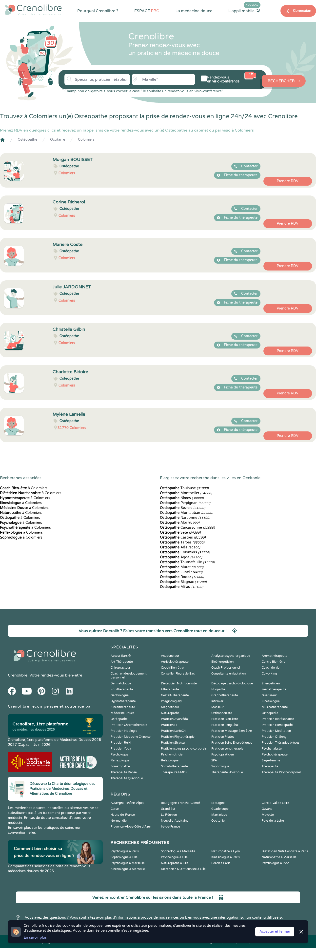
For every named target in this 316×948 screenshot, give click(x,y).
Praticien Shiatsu (173, 742)
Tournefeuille (187, 562)
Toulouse (184, 488)
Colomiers (86, 139)
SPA (214, 760)
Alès (180, 547)
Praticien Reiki (121, 742)
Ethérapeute (170, 689)
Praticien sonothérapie (227, 748)
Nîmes (182, 498)
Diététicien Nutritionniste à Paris (285, 851)
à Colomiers (23, 488)
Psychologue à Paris (125, 851)
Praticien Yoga (121, 748)
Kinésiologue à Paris (225, 857)
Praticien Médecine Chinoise (131, 736)
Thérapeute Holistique (227, 772)
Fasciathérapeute (274, 689)
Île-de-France (170, 826)
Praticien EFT (170, 725)
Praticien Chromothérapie (129, 725)
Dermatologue (121, 683)
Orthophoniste (221, 713)
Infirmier (217, 701)
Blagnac (183, 582)
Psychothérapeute (275, 754)
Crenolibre (17, 675)
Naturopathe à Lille (174, 863)
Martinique (219, 814)
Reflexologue (120, 760)
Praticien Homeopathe (278, 725)
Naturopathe (170, 713)
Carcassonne (187, 527)
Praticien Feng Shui (224, 725)
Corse (115, 809)
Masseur (217, 707)
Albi (179, 523)
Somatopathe (120, 766)
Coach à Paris (220, 863)
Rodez (182, 577)
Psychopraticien (222, 754)
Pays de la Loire (273, 820)
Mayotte (268, 814)
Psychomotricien (172, 754)
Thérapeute (270, 766)
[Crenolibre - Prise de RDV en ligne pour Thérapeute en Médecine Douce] (33, 10)
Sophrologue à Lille (124, 857)
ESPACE (146, 10)
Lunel (181, 572)
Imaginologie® (171, 701)
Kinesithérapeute (123, 707)
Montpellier (186, 493)
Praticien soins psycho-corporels (184, 748)
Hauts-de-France (123, 814)
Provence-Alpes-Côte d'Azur (131, 826)
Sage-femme (271, 760)
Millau (181, 587)
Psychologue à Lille (174, 857)
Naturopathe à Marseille (279, 857)
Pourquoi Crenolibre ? (97, 10)
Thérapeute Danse (124, 772)
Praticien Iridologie (124, 731)
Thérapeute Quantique (127, 778)
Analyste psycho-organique (230, 656)
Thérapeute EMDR (174, 772)
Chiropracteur (120, 667)
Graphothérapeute (224, 695)
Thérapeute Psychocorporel (281, 772)
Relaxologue (169, 760)
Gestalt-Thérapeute (175, 695)
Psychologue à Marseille (128, 863)
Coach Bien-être (172, 667)
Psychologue (119, 754)
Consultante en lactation (228, 673)
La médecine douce (194, 10)
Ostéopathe (27, 139)
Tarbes (182, 542)
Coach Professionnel (225, 667)
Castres (183, 537)
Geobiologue (120, 695)
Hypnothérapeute (123, 701)
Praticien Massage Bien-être (231, 731)
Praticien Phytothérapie (178, 736)
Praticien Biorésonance (278, 719)
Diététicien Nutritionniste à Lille (183, 869)
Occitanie (57, 139)
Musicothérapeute (275, 707)
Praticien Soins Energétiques (231, 742)
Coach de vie (270, 667)
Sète (180, 532)
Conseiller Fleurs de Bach (178, 673)
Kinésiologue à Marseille (128, 869)
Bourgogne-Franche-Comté (180, 803)
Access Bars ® (121, 656)
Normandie (119, 820)
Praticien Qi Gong (274, 736)
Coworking (269, 673)
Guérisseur (269, 695)
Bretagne (218, 803)
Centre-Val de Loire (275, 803)
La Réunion (169, 814)
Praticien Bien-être (224, 719)
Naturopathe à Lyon (225, 851)
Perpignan (185, 503)
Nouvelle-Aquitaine (174, 820)
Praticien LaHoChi (173, 731)
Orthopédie (270, 713)
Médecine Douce (122, 713)
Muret (181, 567)
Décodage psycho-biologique (232, 683)
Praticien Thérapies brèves (280, 742)
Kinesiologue (271, 701)
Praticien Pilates (222, 736)
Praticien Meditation (276, 731)
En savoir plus (35, 937)
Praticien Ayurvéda (174, 719)
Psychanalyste (272, 748)
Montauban (186, 513)
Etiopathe (218, 689)
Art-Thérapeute (122, 661)
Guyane (267, 809)
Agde (181, 557)
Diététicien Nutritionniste (179, 683)
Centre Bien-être (273, 661)
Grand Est (168, 809)
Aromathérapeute (274, 656)
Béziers (182, 508)
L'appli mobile (243, 10)
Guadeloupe (220, 809)
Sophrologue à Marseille (178, 851)
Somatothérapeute (174, 766)
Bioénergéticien (222, 661)
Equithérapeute (122, 689)
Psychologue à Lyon (275, 863)
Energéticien (271, 683)
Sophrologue (220, 766)
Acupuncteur (170, 656)
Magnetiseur (170, 707)
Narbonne (185, 518)
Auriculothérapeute (175, 661)
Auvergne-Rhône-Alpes (127, 803)
